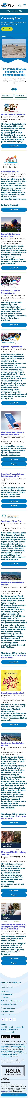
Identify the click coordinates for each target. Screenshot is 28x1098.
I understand (14, 1095)
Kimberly (3, 1053)
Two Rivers (15, 1054)
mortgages (8, 1044)
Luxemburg (9, 1056)
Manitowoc (23, 1053)
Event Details (14, 146)
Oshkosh (15, 1051)
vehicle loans (20, 1044)
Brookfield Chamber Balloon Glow (10, 235)
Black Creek (17, 1053)
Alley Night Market (10, 172)
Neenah (20, 1051)
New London (9, 1053)
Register (14, 464)
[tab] (12, 89)
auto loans (14, 1044)
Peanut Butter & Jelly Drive (13, 115)
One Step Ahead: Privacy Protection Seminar (12, 433)
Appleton (9, 1051)
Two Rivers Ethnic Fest (11, 521)
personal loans (5, 1046)
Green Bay (4, 1051)
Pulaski (3, 1056)
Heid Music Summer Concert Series (10, 292)
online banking (16, 1048)
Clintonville (4, 1054)
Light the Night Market (11, 347)
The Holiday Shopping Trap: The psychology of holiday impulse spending (14, 927)
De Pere (10, 1054)
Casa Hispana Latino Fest (12, 693)
